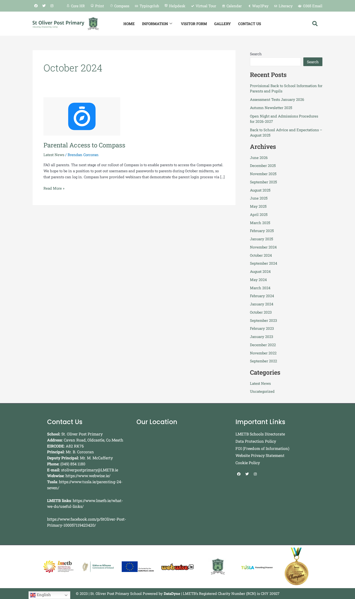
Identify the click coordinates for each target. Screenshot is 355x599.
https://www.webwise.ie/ (87, 475)
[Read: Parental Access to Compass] (81, 115)
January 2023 (261, 336)
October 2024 (261, 255)
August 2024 (260, 271)
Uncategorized (262, 391)
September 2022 (263, 360)
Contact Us (249, 23)
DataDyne (172, 593)
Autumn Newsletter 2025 (271, 107)
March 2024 (260, 287)
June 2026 (259, 157)
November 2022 (263, 353)
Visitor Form (194, 23)
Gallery (222, 23)
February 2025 (262, 230)
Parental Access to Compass (84, 145)
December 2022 (263, 344)
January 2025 (261, 238)
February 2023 (262, 328)
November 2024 (263, 247)
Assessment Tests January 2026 (277, 99)
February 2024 (262, 295)
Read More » (53, 188)
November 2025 (263, 173)
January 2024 (261, 304)
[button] (315, 23)
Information (155, 23)
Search (256, 53)
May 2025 (258, 206)
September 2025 (263, 181)
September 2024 (263, 263)
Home (129, 23)
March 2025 (260, 222)
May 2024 (258, 279)
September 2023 (263, 320)
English (43, 594)
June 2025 (259, 198)
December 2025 (263, 165)
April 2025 (259, 214)
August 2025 (260, 190)
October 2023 (261, 312)
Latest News (53, 154)
